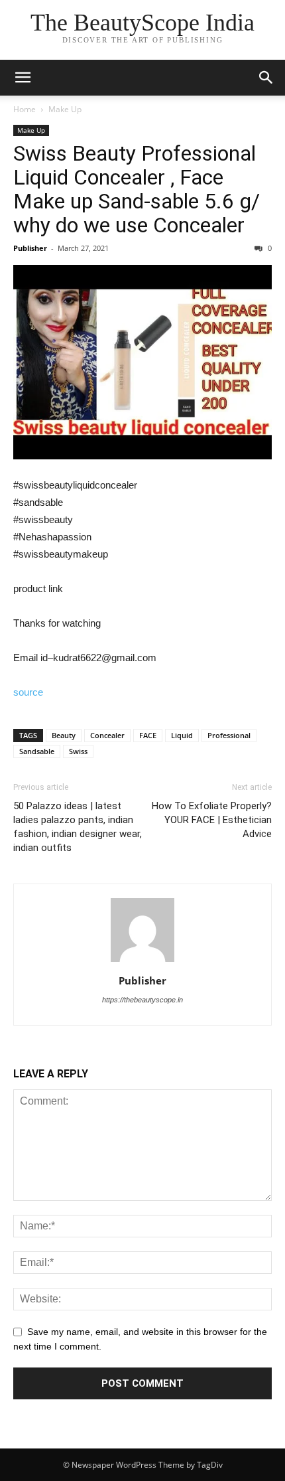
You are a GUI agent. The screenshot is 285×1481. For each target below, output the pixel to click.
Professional (229, 735)
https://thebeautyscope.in (142, 1000)
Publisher (30, 248)
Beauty (64, 735)
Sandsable (36, 751)
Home (24, 109)
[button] (266, 78)
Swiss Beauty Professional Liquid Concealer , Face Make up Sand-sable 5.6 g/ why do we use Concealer (136, 189)
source (28, 692)
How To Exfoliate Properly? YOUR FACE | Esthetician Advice (212, 820)
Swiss (78, 751)
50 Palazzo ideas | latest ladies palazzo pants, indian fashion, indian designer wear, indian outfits (77, 827)
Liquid (182, 735)
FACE (147, 735)
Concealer (107, 735)
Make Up (65, 109)
